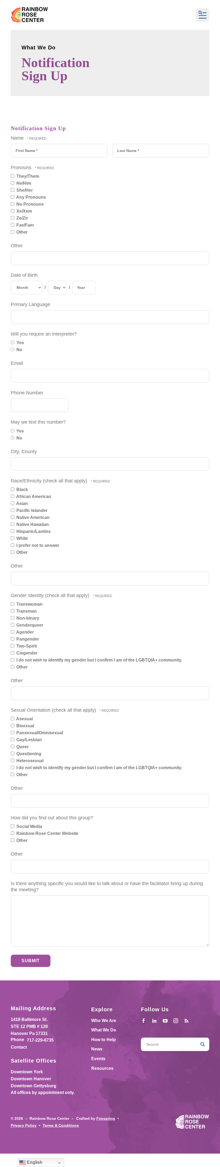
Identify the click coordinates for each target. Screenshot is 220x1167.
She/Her (24, 190)
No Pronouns (29, 204)
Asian (21, 503)
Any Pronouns (30, 197)
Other (21, 232)
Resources (102, 1068)
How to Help (103, 1039)
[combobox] (168, 1044)
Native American (32, 517)
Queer (22, 746)
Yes (19, 342)
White (21, 538)
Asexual (24, 719)
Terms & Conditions (61, 1125)
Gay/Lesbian (28, 739)
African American (33, 496)
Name (18, 138)
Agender (24, 632)
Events (98, 1058)
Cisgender (26, 653)
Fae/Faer (24, 225)
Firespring (105, 1118)
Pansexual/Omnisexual (39, 732)
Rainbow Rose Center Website (46, 833)
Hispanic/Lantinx (33, 531)
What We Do (103, 1030)
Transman (26, 611)
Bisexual (24, 726)
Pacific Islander (31, 510)
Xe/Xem (23, 211)
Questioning (28, 753)
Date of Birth (24, 275)
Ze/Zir (21, 218)
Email (17, 363)
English (34, 1162)
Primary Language (30, 304)
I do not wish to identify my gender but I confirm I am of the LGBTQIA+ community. (98, 660)
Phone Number (27, 392)
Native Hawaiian (32, 524)
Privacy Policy (23, 1125)
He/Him (23, 183)
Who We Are (103, 1020)
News (96, 1049)
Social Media (28, 826)
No (18, 349)
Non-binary (27, 618)
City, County (24, 451)
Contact (19, 1047)
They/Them (27, 176)
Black (21, 489)
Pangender (27, 639)
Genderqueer (29, 625)
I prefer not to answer (37, 545)
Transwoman (29, 604)
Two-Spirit (26, 646)
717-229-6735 (40, 1040)
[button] (202, 15)
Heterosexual (29, 760)
